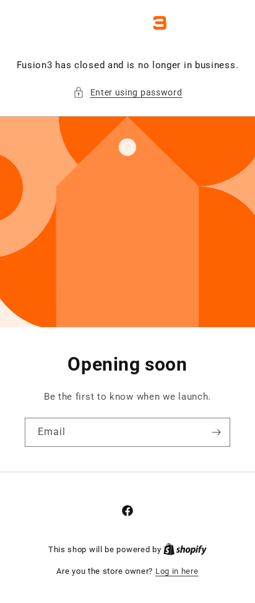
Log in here (177, 571)
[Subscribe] (216, 432)
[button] (128, 92)
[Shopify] (185, 549)
